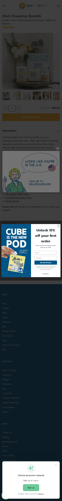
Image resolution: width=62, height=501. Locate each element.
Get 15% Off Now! (45, 262)
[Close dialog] (58, 225)
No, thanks (46, 274)
